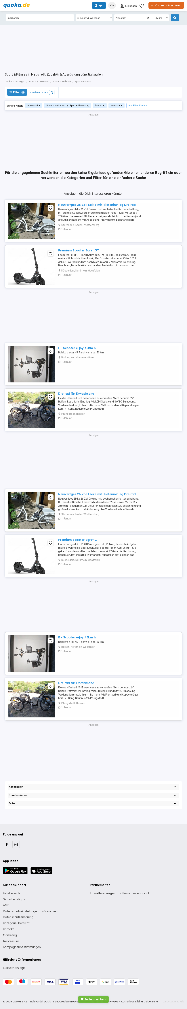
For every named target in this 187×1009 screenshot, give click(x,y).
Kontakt (8, 929)
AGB (6, 905)
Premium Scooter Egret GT (78, 250)
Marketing (10, 935)
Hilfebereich (11, 893)
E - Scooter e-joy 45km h (77, 348)
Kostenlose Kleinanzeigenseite (139, 1001)
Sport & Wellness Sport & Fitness (66, 105)
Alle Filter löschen (137, 105)
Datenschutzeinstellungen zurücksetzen (30, 911)
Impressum (11, 941)
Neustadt (115, 105)
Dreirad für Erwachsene (76, 393)
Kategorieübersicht (16, 923)
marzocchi (32, 105)
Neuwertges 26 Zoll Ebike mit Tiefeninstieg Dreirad (97, 205)
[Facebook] (6, 844)
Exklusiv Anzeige (14, 968)
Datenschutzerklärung (18, 917)
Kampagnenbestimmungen (22, 947)
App (100, 5)
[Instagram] (16, 844)
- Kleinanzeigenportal (119, 893)
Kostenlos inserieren (167, 5)
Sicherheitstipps (14, 899)
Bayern (98, 105)
